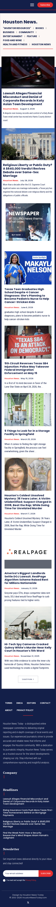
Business (8, 32)
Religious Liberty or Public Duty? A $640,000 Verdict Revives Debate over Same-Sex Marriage (27, 170)
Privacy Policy (30, 880)
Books (40, 28)
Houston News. (11, 109)
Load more (27, 679)
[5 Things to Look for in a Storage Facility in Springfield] (28, 409)
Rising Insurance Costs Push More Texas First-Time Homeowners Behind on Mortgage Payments (28, 813)
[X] (28, 903)
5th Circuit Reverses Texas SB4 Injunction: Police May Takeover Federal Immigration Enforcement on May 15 (26, 368)
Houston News (41, 44)
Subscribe (46, 873)
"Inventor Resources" (17, 28)
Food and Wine (12, 40)
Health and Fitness (15, 44)
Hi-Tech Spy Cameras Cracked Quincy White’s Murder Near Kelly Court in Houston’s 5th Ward (27, 647)
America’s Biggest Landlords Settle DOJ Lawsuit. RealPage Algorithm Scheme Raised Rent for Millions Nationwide (26, 578)
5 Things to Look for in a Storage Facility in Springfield (27, 432)
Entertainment (12, 36)
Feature (32, 36)
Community (26, 32)
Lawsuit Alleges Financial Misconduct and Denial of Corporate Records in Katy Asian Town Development (23, 98)
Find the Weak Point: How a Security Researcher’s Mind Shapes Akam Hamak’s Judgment (25, 835)
